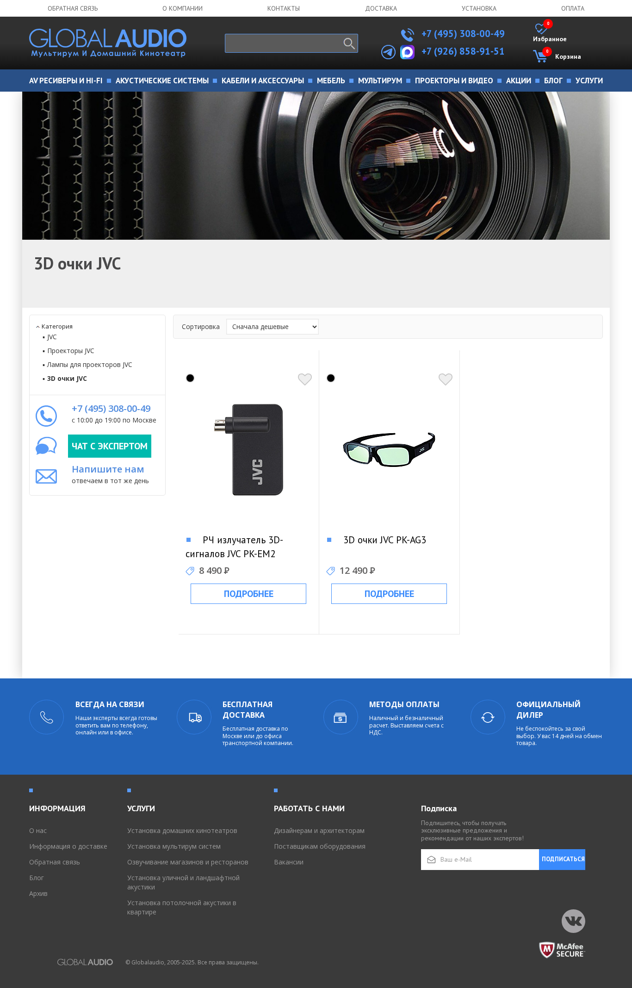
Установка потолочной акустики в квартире (181, 907)
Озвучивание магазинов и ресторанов (187, 862)
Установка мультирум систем (174, 846)
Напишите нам (108, 469)
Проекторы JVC (70, 350)
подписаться (563, 859)
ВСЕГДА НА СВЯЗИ (109, 704)
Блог (36, 877)
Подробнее (248, 594)
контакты (283, 8)
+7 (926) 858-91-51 (463, 51)
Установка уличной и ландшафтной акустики (183, 882)
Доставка (381, 8)
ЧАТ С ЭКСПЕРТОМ (110, 446)
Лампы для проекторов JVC (89, 364)
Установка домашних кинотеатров (182, 830)
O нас (38, 830)
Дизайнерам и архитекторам (319, 830)
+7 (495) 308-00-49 (462, 33)
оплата (572, 8)
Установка (479, 8)
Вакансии (289, 862)
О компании (182, 8)
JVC (52, 336)
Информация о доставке (68, 846)
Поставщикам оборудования (320, 846)
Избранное (550, 33)
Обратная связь (73, 8)
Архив (38, 893)
